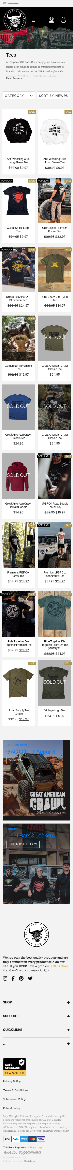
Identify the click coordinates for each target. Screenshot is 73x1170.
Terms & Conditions (15, 1090)
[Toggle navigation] (33, 19)
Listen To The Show (23, 844)
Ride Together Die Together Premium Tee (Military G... (55, 645)
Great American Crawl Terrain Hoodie (18, 505)
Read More (13, 78)
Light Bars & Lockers (30, 835)
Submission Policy (14, 1099)
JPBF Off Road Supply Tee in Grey (55, 505)
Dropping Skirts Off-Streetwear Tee (18, 298)
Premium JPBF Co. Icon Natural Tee (55, 574)
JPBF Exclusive (17, 745)
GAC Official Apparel (30, 751)
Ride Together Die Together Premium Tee (18, 643)
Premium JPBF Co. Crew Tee (18, 574)
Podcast (12, 829)
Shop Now (16, 760)
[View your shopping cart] (63, 20)
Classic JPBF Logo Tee (18, 229)
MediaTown (29, 1161)
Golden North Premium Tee (18, 367)
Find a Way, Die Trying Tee (55, 298)
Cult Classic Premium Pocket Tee (54, 229)
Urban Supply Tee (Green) (18, 712)
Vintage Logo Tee (54, 710)
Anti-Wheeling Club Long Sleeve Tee (18, 160)
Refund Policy (11, 1108)
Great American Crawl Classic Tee (55, 367)
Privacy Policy (12, 1081)
